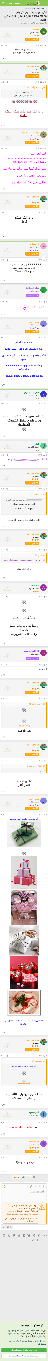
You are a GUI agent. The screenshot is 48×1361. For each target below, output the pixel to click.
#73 (2, 664)
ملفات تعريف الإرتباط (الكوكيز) (21, 1331)
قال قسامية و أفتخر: (37, 87)
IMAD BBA (40, 23)
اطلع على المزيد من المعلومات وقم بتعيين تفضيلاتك (28, 1342)
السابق (25, 1177)
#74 (2, 698)
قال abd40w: (40, 1061)
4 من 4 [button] (16, 1177)
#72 (2, 596)
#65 (2, 259)
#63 (2, 148)
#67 (2, 337)
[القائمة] (44, 3)
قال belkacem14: (38, 704)
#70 (2, 488)
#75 (2, 760)
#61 (2, 45)
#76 (2, 814)
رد (2, 58)
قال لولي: (41, 555)
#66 (2, 301)
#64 (2, 212)
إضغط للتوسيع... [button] (24, 725)
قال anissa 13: (39, 494)
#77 (2, 1055)
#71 (2, 549)
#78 (2, 1122)
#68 (2, 403)
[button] (44, 1186)
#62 (2, 82)
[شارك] (7, 45)
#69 (2, 455)
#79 (2, 1157)
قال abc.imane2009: (37, 766)
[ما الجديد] (3, 3)
